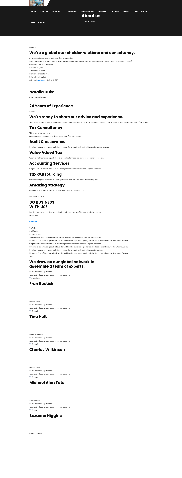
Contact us (33, 222)
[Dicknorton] (36, 3)
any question (42, 80)
